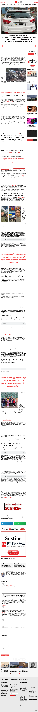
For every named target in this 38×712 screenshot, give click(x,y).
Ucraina (14, 558)
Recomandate (26, 35)
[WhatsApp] (33, 54)
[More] (35, 54)
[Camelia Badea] (3, 574)
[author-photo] (1, 673)
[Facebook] (29, 54)
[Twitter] (31, 54)
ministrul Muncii (13, 185)
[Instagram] (31, 699)
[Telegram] (33, 699)
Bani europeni (6, 558)
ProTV (23, 175)
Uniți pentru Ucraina (21, 197)
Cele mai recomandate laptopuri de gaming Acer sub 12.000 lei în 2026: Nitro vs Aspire (32, 127)
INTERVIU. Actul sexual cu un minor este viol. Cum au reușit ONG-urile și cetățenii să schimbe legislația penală (19, 565)
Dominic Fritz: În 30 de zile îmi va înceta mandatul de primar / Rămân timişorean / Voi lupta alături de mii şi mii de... (23, 670)
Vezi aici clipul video (4, 90)
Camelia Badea (9, 571)
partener (10, 558)
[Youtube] (36, 699)
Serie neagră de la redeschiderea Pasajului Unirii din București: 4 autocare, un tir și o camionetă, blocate (6, 565)
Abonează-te (13, 695)
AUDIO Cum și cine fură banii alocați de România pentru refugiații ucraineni (13, 92)
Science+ (20, 35)
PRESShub (17, 134)
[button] (7, 2)
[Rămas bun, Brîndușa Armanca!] (33, 665)
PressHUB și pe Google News (8, 497)
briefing (13, 108)
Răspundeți (4, 605)
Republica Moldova (10, 101)
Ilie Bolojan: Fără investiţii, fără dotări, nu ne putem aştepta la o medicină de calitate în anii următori (32, 92)
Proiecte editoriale (13, 35)
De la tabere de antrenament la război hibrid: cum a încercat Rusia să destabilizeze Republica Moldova (32, 103)
